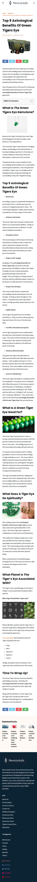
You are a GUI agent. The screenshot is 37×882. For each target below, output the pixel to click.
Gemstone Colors (8, 821)
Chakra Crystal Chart (9, 824)
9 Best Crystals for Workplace (31, 735)
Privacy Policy (7, 802)
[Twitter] (12, 61)
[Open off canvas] (3, 3)
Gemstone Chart (7, 815)
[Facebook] (5, 61)
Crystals (5, 843)
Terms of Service (8, 806)
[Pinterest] (19, 61)
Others (4, 855)
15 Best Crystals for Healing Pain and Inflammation (14, 739)
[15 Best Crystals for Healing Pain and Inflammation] (14, 726)
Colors (4, 846)
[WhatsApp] (25, 61)
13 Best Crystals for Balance (23, 735)
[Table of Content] (31, 101)
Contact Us (6, 809)
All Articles (5, 827)
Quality (4, 849)
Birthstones (6, 840)
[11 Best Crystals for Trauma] (5, 726)
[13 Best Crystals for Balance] (23, 726)
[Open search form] (34, 3)
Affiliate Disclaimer (8, 812)
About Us (5, 799)
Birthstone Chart (8, 818)
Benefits (5, 852)
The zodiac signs (8, 638)
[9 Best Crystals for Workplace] (32, 726)
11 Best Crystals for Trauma (5, 735)
